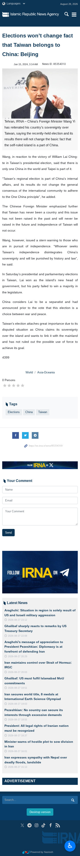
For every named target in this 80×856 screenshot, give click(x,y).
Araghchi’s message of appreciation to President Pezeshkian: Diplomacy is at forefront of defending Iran (33, 646)
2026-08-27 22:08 (17, 635)
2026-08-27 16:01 (17, 751)
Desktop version (40, 812)
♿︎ (70, 846)
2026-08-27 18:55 (17, 719)
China (29, 412)
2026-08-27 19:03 (17, 703)
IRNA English (35, 14)
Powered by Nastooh (41, 852)
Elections (14, 412)
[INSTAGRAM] (37, 825)
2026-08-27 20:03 (17, 672)
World (29, 372)
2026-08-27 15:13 (17, 767)
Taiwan (42, 412)
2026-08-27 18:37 (17, 735)
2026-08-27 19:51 (17, 687)
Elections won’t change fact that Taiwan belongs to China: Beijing (37, 45)
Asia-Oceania (46, 372)
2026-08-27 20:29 (17, 656)
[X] (22, 825)
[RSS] (58, 825)
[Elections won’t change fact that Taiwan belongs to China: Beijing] (40, 93)
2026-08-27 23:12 (17, 619)
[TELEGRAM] (29, 825)
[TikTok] (44, 825)
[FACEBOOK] (51, 825)
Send (8, 532)
